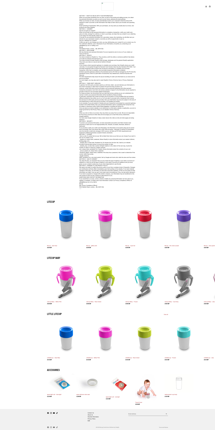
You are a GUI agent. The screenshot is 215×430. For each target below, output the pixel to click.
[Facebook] (48, 413)
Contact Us (91, 413)
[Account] (206, 6)
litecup (101, 427)
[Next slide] (166, 227)
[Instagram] (51, 413)
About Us (90, 415)
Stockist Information (93, 416)
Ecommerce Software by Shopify (111, 427)
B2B (89, 420)
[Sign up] (166, 414)
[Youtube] (54, 413)
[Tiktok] (57, 413)
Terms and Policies (163, 427)
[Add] (82, 241)
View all (166, 314)
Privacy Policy (91, 418)
